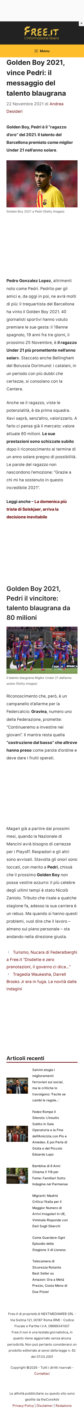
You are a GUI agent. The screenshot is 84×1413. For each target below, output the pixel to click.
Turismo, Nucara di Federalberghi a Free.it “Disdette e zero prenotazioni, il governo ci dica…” (41, 959)
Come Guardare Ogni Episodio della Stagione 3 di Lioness (49, 1244)
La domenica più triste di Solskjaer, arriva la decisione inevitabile (36, 509)
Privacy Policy (23, 1406)
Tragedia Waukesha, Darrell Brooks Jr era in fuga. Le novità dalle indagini (41, 981)
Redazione (64, 1406)
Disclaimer (45, 1406)
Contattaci (42, 1373)
